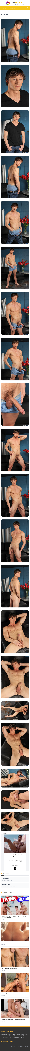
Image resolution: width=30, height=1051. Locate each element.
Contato (26, 1046)
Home (4, 8)
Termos (13, 1046)
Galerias (12, 8)
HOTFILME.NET (7, 1042)
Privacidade (19, 1046)
